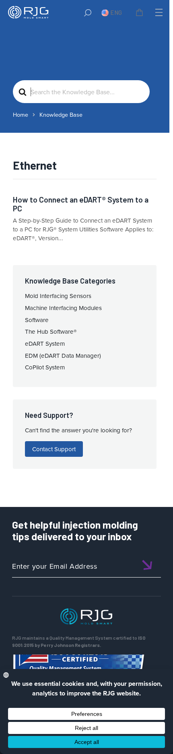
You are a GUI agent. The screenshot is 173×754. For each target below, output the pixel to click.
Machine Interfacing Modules (63, 308)
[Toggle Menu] (158, 12)
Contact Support (54, 449)
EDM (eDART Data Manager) (63, 355)
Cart (140, 13)
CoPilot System (45, 367)
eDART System (45, 343)
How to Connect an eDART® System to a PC (80, 204)
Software (37, 320)
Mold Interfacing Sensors (58, 296)
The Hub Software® (51, 331)
